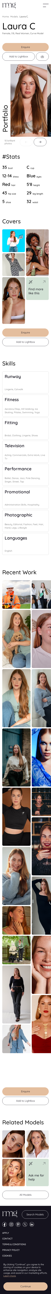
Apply (5, 1232)
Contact (7, 1238)
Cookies (7, 1255)
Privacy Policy (11, 1250)
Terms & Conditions (14, 1244)
